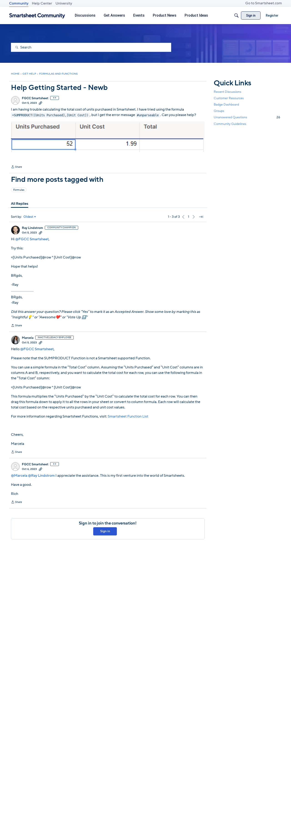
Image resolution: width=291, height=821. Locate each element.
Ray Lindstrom (32, 228)
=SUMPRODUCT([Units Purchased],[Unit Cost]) (50, 115)
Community (18, 3)
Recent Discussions (227, 92)
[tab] (19, 204)
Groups (219, 111)
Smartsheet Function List (128, 416)
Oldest (28, 217)
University (63, 3)
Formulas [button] (18, 190)
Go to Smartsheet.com (263, 3)
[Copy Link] (40, 103)
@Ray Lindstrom (41, 475)
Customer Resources (229, 98)
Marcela (27, 338)
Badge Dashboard (226, 104)
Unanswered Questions (247, 117)
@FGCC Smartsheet (32, 239)
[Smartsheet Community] (37, 16)
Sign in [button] (105, 531)
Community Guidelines (230, 124)
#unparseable (148, 115)
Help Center (42, 3)
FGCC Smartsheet (35, 98)
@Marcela (19, 475)
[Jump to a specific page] (201, 216)
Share (16, 167)
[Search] (236, 15)
